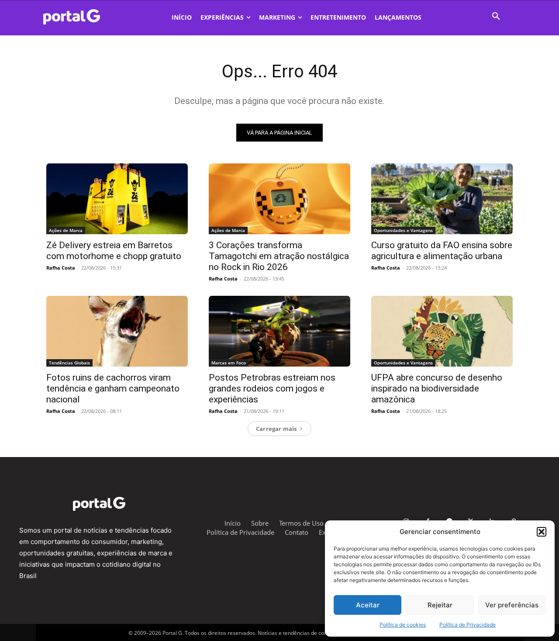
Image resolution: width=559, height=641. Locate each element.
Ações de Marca (66, 230)
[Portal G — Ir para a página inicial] (83, 16)
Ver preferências (511, 605)
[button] (541, 531)
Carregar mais (276, 429)
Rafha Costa (60, 267)
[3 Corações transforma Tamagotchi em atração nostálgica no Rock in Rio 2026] (279, 198)
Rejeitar (440, 605)
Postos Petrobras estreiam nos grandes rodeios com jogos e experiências (272, 388)
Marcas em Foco (228, 363)
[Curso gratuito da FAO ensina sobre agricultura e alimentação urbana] (442, 198)
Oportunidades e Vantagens (403, 230)
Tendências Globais (69, 363)
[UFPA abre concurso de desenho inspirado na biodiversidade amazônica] (442, 331)
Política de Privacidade (467, 624)
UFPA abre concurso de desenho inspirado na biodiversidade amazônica (436, 388)
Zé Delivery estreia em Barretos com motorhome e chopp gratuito (113, 250)
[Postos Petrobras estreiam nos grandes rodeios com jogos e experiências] (279, 331)
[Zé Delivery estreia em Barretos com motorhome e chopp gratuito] (117, 198)
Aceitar (368, 605)
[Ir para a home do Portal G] (99, 504)
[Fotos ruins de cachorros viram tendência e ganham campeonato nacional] (117, 331)
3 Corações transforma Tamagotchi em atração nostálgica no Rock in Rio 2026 (279, 256)
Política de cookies (403, 624)
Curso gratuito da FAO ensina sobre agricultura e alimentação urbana (441, 250)
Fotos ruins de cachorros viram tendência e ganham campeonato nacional (112, 388)
